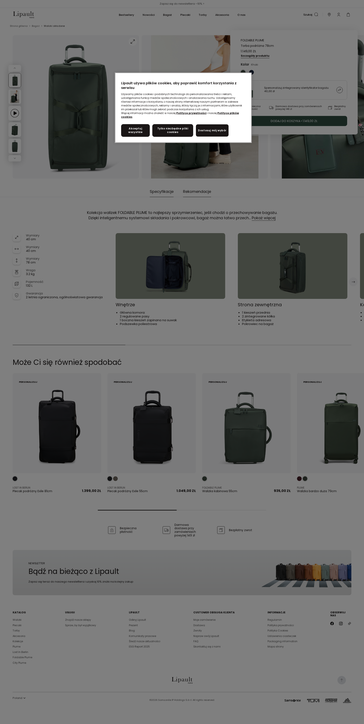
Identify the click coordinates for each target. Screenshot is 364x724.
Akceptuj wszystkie (135, 130)
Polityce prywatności (191, 113)
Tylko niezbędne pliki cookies (172, 130)
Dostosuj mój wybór (212, 130)
